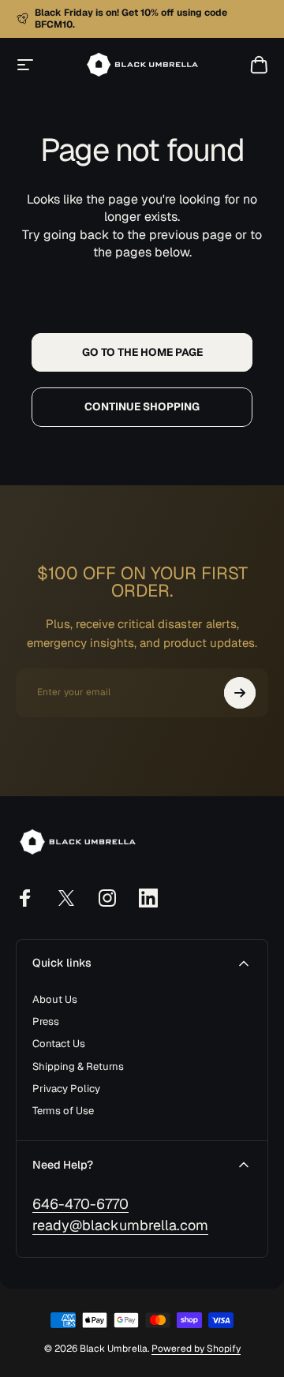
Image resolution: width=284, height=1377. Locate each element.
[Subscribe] (240, 693)
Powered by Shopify (196, 1348)
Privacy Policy (66, 1089)
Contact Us (58, 1044)
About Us (54, 999)
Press (45, 1022)
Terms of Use (63, 1111)
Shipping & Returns (78, 1067)
